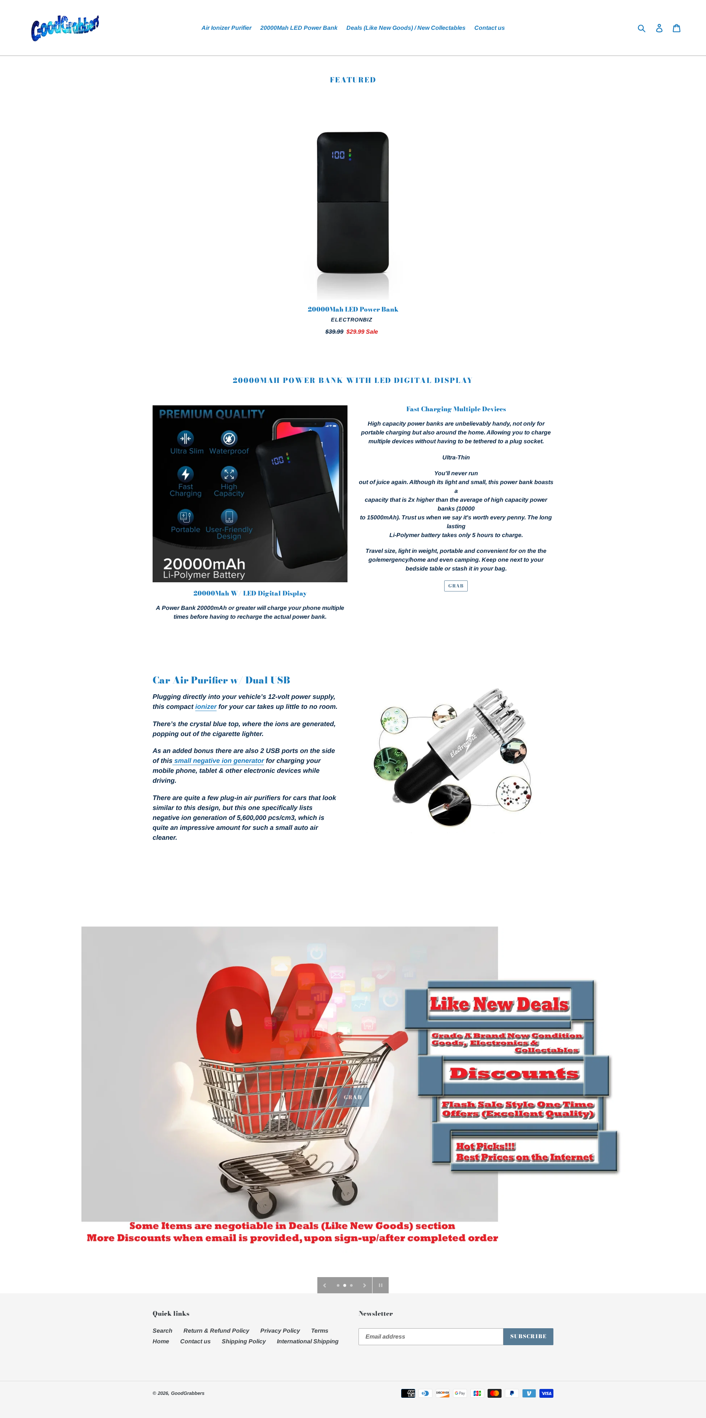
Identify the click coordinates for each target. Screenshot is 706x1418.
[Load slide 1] (338, 1286)
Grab (353, 1094)
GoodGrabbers (187, 1393)
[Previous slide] (324, 1285)
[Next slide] (364, 1285)
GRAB (456, 585)
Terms (319, 1331)
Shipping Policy (244, 1341)
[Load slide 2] (345, 1286)
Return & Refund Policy (216, 1331)
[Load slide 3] (352, 1286)
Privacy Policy (280, 1331)
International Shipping (308, 1341)
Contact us (195, 1341)
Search (162, 1331)
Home (161, 1341)
